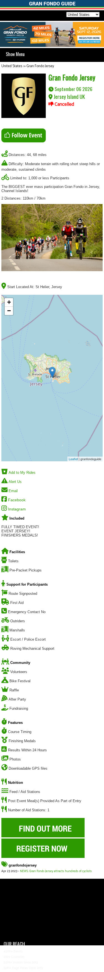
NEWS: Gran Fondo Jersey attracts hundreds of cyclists (56, 871)
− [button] (9, 310)
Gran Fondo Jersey (40, 66)
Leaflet (73, 459)
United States (11, 66)
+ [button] (9, 302)
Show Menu (15, 54)
